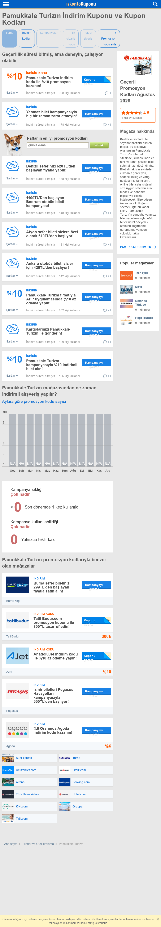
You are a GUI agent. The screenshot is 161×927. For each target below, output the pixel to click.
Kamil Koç (12, 601)
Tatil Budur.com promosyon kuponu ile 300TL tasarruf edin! (54, 623)
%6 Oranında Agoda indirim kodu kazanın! (53, 730)
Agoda (10, 746)
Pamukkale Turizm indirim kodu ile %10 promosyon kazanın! (49, 82)
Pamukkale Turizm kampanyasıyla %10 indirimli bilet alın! (51, 365)
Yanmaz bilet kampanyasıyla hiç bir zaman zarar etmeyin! (51, 114)
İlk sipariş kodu (70, 38)
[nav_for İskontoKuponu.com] (6, 4)
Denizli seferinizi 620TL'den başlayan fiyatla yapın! (50, 168)
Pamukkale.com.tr (135, 247)
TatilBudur (12, 636)
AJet (9, 671)
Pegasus (12, 710)
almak (99, 145)
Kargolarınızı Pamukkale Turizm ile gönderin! (48, 331)
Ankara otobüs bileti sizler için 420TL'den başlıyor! (49, 265)
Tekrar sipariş (88, 35)
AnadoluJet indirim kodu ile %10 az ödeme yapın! (56, 656)
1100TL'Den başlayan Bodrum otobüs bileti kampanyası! (45, 202)
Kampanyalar (49, 32)
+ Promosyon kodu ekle (108, 38)
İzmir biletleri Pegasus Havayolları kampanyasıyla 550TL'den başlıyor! (53, 696)
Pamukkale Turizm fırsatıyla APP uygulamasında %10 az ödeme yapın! (51, 299)
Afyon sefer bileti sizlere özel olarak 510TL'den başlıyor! (52, 234)
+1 (109, 124)
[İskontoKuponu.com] (81, 4)
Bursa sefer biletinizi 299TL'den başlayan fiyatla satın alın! (52, 587)
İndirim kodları (26, 35)
